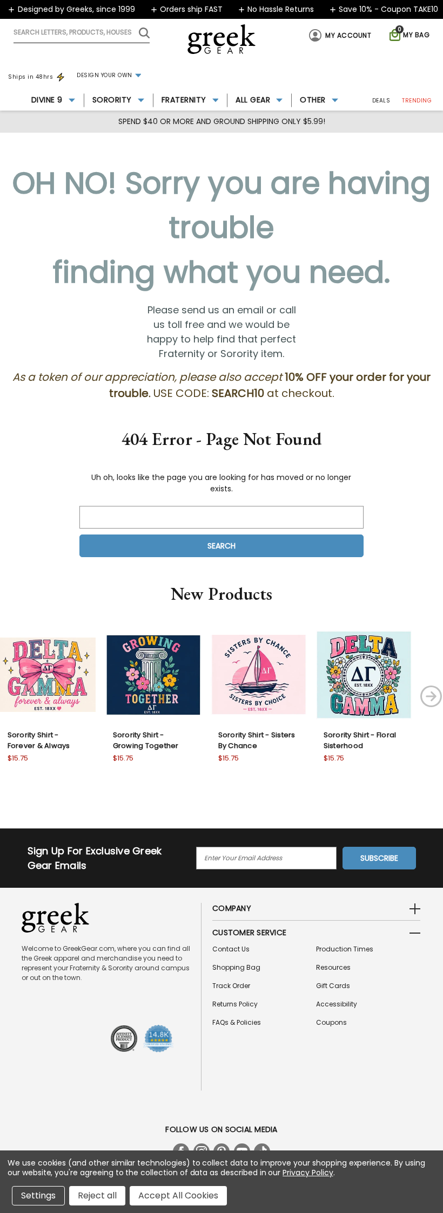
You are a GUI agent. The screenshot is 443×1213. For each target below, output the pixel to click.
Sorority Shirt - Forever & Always (39, 740)
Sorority (112, 99)
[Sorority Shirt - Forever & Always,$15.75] (48, 674)
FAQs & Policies (236, 1022)
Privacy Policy (308, 1172)
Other (313, 99)
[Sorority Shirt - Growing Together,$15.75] (153, 674)
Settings (38, 1195)
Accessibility (336, 1004)
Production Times (344, 949)
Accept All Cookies (178, 1195)
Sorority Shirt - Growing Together (146, 740)
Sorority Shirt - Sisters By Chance (257, 740)
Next (431, 696)
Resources (333, 967)
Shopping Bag (236, 967)
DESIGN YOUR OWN (104, 75)
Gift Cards (333, 985)
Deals (381, 101)
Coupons (331, 1022)
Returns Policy (235, 1004)
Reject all (97, 1195)
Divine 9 (47, 99)
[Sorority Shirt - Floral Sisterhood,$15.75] (364, 674)
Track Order (231, 985)
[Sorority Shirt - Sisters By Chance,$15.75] (258, 674)
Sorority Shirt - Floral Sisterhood (360, 740)
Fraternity (184, 99)
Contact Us (231, 949)
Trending (417, 101)
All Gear (253, 99)
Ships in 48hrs (30, 77)
